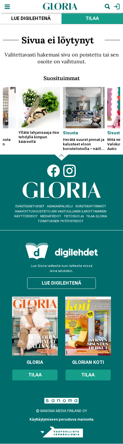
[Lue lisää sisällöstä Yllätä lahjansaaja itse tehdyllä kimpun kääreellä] (39, 107)
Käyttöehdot (26, 216)
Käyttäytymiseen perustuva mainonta (61, 419)
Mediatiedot (50, 216)
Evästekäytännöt (91, 206)
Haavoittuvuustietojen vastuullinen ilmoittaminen (60, 211)
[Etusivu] (60, 6)
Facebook (53, 171)
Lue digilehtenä (31, 18)
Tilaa (92, 18)
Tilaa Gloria (96, 216)
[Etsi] (107, 6)
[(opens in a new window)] (76, 253)
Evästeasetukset (30, 206)
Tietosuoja (74, 216)
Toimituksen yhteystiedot (61, 221)
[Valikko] (7, 6)
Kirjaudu (116, 6)
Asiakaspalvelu (60, 206)
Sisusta (70, 133)
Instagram (69, 171)
